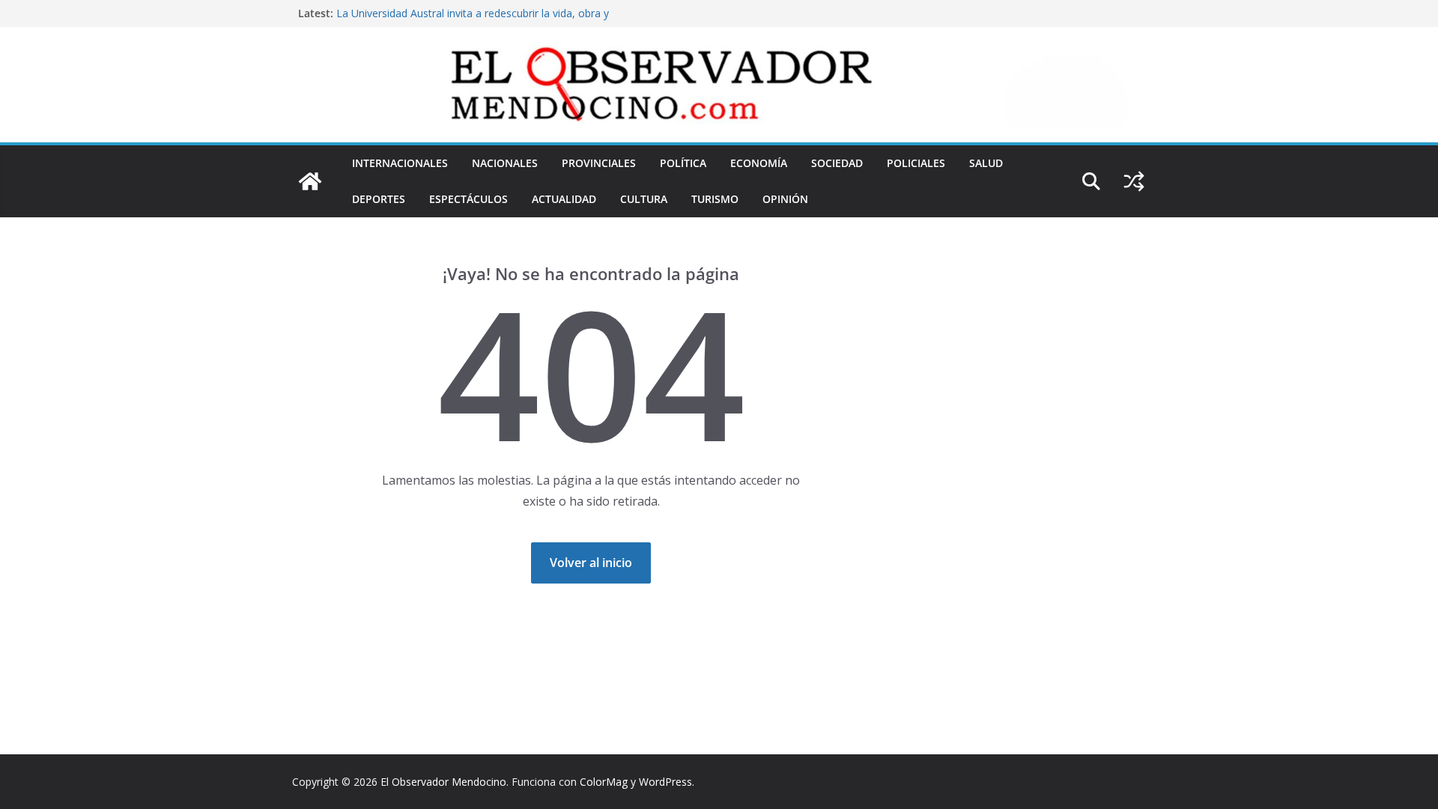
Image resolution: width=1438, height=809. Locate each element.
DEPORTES (378, 199)
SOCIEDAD (837, 163)
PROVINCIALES (599, 163)
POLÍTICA (683, 163)
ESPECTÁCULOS (468, 199)
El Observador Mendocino (443, 782)
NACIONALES (505, 163)
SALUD (986, 163)
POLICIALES (916, 163)
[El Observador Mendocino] (310, 181)
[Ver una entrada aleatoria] (1134, 181)
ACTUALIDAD (564, 199)
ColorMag (604, 782)
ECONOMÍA (758, 163)
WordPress (665, 782)
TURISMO (714, 199)
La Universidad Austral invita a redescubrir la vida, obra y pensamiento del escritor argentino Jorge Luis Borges (472, 20)
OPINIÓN (785, 199)
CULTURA (643, 199)
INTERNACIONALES (400, 163)
